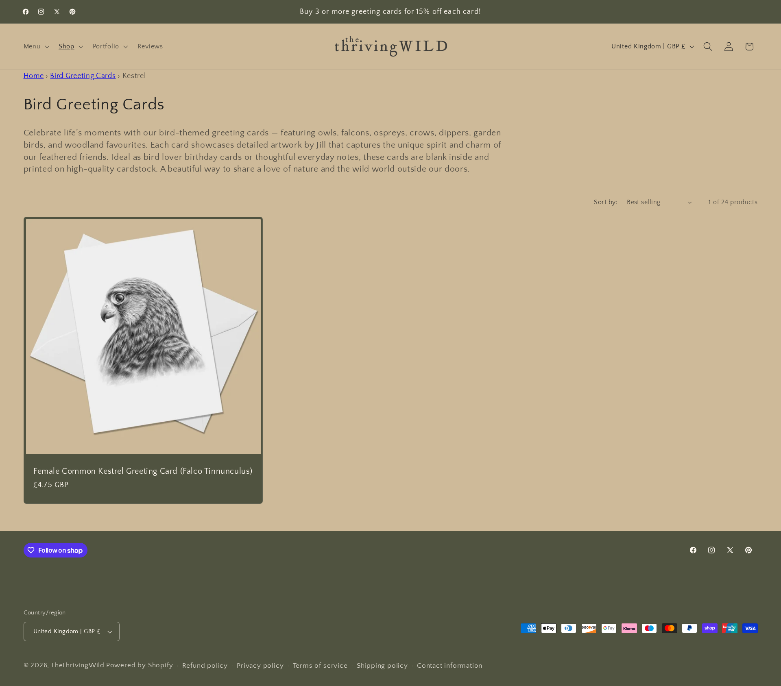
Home (34, 76)
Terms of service (320, 665)
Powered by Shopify (139, 665)
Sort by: (605, 202)
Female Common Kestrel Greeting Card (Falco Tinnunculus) (143, 470)
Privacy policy (260, 665)
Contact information (449, 665)
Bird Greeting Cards (83, 76)
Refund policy (205, 665)
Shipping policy (382, 665)
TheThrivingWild (78, 665)
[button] (35, 46)
